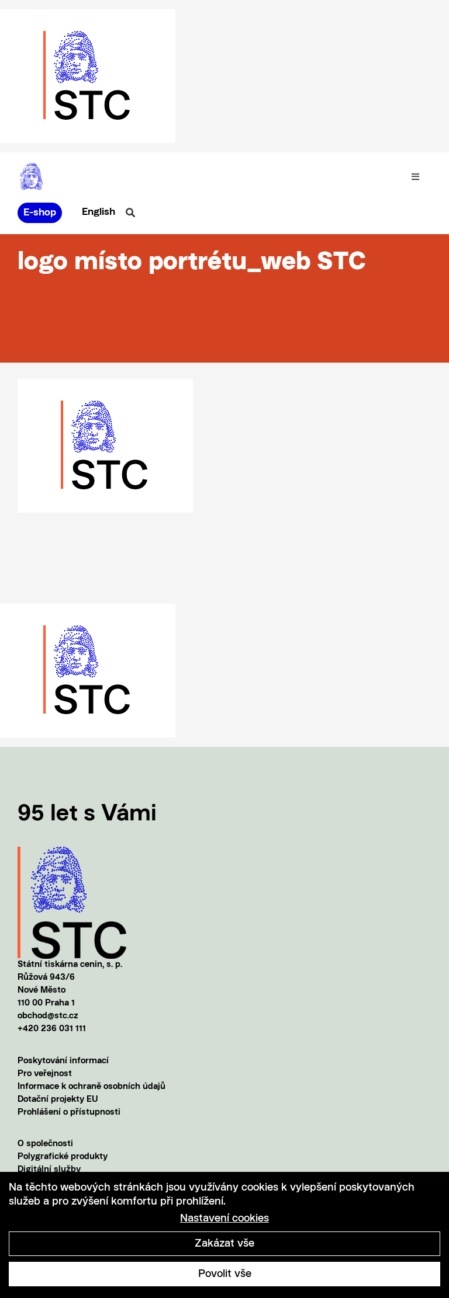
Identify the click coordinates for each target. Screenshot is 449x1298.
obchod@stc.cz (48, 1016)
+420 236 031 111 (52, 1029)
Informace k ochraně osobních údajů (91, 1087)
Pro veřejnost (45, 1074)
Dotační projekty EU (58, 1100)
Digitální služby (49, 1170)
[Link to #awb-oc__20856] (130, 212)
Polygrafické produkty (63, 1157)
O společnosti (45, 1144)
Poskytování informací (63, 1061)
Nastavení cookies (224, 1218)
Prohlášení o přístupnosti (69, 1112)
